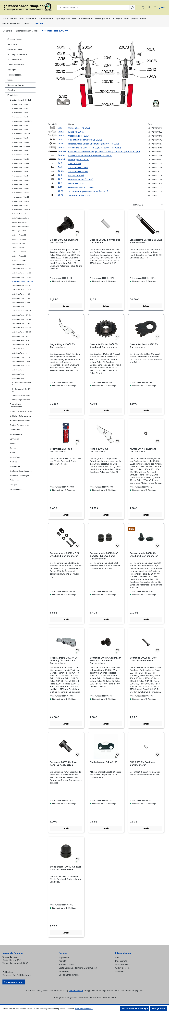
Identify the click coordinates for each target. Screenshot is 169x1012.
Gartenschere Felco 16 (20, 172)
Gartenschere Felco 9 (20, 138)
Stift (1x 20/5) (74, 163)
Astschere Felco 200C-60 (21, 290)
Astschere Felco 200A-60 (21, 277)
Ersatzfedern (15, 430)
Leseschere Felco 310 (20, 226)
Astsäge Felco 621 (19, 252)
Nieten (12, 453)
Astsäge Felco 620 (19, 248)
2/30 (60, 127)
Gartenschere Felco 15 (20, 167)
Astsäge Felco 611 (18, 243)
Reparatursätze (16, 434)
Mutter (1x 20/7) (76, 183)
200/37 (61, 147)
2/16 (60, 187)
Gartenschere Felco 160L (21, 176)
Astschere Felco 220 (19, 353)
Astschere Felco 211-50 (20, 340)
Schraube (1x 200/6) (78, 171)
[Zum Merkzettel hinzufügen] (77, 232)
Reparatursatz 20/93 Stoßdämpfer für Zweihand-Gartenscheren (104, 556)
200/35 (61, 159)
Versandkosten (122, 964)
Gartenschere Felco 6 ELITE (22, 121)
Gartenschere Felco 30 (20, 193)
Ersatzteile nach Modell (20, 100)
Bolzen (13, 448)
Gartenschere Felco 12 (20, 155)
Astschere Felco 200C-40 (22, 281)
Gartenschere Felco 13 (20, 159)
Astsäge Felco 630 (19, 256)
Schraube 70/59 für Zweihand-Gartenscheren (64, 763)
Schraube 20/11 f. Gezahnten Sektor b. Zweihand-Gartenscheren (105, 660)
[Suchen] (132, 7)
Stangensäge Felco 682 (21, 395)
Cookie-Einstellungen (69, 975)
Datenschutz (121, 961)
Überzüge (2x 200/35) (78, 159)
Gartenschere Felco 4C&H (21, 210)
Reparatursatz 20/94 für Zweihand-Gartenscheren (144, 554)
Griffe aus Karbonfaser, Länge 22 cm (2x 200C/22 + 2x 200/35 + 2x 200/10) (104, 151)
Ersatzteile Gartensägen (19, 475)
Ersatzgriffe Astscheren (19, 425)
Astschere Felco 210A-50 (21, 315)
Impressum (64, 957)
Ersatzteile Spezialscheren (21, 471)
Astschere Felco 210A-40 (21, 311)
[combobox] (93, 7)
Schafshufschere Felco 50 (22, 214)
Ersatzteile (12, 95)
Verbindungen (16, 489)
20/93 (60, 139)
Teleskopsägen (14, 75)
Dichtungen (14, 480)
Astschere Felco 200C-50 (21, 285)
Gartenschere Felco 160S (21, 180)
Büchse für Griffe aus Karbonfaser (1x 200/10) (90, 155)
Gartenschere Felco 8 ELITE (22, 134)
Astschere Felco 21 (19, 307)
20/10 (60, 195)
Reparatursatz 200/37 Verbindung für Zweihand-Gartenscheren (64, 660)
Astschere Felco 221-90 (21, 366)
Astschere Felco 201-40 (21, 294)
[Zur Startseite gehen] (27, 7)
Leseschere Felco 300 (20, 222)
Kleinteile (13, 462)
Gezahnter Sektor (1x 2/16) (81, 187)
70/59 (61, 167)
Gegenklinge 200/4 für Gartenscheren (62, 345)
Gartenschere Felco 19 (20, 189)
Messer (10, 80)
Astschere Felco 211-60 (20, 345)
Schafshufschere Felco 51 (21, 218)
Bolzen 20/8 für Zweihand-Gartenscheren (65, 241)
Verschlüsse (15, 457)
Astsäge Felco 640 (19, 260)
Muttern (13, 443)
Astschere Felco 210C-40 (21, 323)
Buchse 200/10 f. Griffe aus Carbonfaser (105, 241)
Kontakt (62, 961)
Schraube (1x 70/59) (78, 167)
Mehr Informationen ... (84, 1009)
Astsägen (11, 69)
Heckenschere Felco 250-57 (21, 384)
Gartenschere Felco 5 (20, 113)
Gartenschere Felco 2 (20, 104)
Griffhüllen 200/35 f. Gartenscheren (61, 450)
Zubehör (11, 90)
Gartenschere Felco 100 (21, 146)
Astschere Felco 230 (19, 374)
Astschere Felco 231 (19, 378)
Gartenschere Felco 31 (20, 197)
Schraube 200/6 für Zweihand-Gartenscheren (144, 659)
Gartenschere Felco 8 (20, 129)
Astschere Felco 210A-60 (21, 319)
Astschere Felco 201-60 (21, 302)
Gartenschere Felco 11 (20, 151)
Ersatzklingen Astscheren (20, 420)
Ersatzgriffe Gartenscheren (21, 411)
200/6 (61, 171)
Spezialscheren (14, 59)
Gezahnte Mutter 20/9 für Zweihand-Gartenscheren (104, 345)
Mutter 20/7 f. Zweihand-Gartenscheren (143, 450)
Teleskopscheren (15, 64)
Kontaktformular (66, 964)
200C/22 (62, 151)
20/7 (60, 183)
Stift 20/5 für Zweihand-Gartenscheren (143, 763)
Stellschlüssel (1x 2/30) (79, 128)
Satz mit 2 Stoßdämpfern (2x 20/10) (85, 140)
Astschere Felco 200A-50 (21, 273)
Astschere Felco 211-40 (20, 336)
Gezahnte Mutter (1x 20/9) (80, 179)
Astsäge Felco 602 (19, 235)
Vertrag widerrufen (13, 982)
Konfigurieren (158, 1008)
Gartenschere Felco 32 (20, 201)
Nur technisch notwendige (135, 1008)
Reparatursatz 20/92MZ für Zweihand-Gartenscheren (65, 554)
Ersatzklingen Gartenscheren (16, 405)
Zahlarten (119, 971)
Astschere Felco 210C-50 (21, 328)
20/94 (61, 143)
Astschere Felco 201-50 (21, 298)
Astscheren (12, 44)
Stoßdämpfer (15, 466)
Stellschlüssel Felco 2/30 (103, 762)
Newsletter (64, 971)
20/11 (60, 191)
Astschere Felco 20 (19, 264)
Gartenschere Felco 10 (20, 142)
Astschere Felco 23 (19, 370)
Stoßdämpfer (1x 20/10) (79, 195)
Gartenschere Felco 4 (20, 108)
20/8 (60, 175)
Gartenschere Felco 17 (20, 184)
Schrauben (14, 439)
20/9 (60, 179)
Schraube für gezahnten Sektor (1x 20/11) (88, 191)
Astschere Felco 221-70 (21, 357)
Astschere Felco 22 (19, 349)
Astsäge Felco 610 (19, 239)
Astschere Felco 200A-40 (21, 269)
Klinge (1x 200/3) (76, 132)
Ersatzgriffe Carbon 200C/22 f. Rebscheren (146, 241)
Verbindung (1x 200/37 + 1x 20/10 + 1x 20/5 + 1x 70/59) (94, 147)
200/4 (61, 135)
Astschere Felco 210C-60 (21, 332)
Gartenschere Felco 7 (20, 125)
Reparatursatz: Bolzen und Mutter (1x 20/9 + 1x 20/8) (93, 143)
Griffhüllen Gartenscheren (20, 416)
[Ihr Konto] (149, 7)
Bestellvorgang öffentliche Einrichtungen (78, 968)
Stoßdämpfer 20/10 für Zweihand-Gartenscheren (66, 868)
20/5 (60, 163)
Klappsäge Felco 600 (20, 231)
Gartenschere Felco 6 (20, 117)
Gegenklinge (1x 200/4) (79, 136)
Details (66, 306)
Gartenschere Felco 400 (21, 205)
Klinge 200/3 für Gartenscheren (99, 450)
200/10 (61, 155)
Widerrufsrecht (122, 968)
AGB (117, 957)
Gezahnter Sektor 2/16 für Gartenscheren (144, 345)
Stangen (13, 485)
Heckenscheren (14, 49)
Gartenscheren (14, 39)
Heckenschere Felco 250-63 (21, 390)
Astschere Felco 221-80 (21, 361)
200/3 (61, 131)
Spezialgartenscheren (17, 54)
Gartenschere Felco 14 (20, 163)
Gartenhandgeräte (15, 85)
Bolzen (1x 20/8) (76, 175)
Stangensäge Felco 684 (21, 400)
